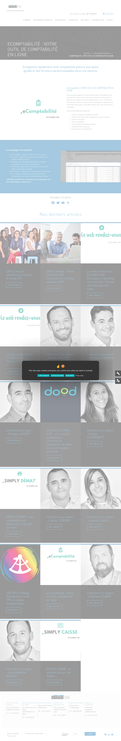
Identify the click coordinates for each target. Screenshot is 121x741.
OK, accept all (44, 375)
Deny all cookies (58, 375)
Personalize (70, 375)
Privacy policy (79, 375)
